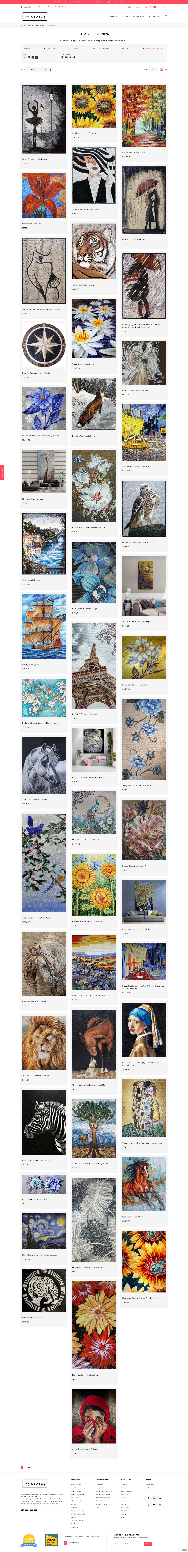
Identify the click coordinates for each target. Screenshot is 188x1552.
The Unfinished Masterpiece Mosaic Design (41, 309)
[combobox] (37, 69)
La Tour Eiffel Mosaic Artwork (84, 714)
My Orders (149, 1491)
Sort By (23, 69)
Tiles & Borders (75, 1498)
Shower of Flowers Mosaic (33, 499)
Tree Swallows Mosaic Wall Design (37, 918)
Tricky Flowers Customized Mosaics (137, 786)
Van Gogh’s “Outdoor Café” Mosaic (137, 466)
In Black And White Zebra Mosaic (36, 1161)
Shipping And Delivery (103, 1494)
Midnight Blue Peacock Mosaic (85, 840)
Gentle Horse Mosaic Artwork (34, 800)
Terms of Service (126, 1507)
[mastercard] (26, 1510)
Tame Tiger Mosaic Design (83, 285)
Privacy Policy (125, 1511)
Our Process (125, 1501)
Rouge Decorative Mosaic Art (134, 866)
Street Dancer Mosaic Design (34, 159)
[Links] (137, 7)
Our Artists (74, 1527)
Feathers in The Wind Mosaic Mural (87, 1267)
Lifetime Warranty (101, 1501)
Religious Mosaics (76, 1501)
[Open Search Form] (164, 16)
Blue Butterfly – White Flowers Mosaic (88, 528)
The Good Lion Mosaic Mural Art (35, 1076)
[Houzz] (148, 1504)
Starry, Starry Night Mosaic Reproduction (40, 1255)
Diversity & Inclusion (127, 1491)
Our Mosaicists (75, 1524)
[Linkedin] (159, 1504)
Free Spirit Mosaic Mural (132, 1217)
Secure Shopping (101, 1504)
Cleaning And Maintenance (104, 1491)
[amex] (31, 1510)
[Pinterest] (159, 1498)
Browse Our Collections (78, 1511)
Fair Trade (124, 1498)
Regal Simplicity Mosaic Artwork (136, 685)
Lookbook (74, 1504)
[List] (166, 69)
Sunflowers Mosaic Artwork (84, 133)
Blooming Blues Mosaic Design (35, 1199)
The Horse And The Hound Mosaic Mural (89, 1085)
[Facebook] (148, 1498)
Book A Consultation (77, 1494)
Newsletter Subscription (78, 1514)
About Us (124, 1484)
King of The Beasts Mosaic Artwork (87, 777)
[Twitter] (154, 1504)
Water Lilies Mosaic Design (83, 364)
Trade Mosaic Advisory (78, 1488)
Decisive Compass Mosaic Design (36, 373)
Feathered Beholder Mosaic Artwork (138, 542)
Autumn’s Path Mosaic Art (133, 152)
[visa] (22, 1510)
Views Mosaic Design (31, 580)
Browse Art (74, 1507)
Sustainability (125, 1494)
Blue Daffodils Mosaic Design (84, 609)
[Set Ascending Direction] (50, 69)
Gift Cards (74, 1517)
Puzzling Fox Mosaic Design (84, 436)
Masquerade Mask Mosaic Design (136, 929)
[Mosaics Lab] (37, 16)
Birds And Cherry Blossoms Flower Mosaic (40, 723)
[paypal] (35, 1510)
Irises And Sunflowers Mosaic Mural (87, 921)
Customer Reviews (77, 1520)
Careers (123, 1504)
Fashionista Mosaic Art (32, 224)
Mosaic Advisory (76, 1484)
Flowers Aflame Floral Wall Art (85, 1375)
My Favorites (150, 1488)
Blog (122, 1517)
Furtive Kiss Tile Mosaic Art (133, 239)
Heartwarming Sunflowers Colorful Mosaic (140, 1298)
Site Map (123, 1514)
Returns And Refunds (103, 1498)
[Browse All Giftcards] (129, 7)
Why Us (123, 1488)
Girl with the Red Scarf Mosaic (85, 1449)
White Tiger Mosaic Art (32, 1318)
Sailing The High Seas (31, 665)
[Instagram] (154, 1498)
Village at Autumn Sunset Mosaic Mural (89, 995)
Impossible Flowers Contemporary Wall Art (40, 436)
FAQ (97, 1507)
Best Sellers (40, 25)
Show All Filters (153, 48)
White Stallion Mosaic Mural (34, 1002)
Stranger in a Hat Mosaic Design (86, 209)
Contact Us (99, 1484)
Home (23, 25)
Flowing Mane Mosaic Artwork (135, 390)
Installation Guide (101, 1488)
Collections (30, 25)
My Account (150, 1484)
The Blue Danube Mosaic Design (136, 622)
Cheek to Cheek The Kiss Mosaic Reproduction (142, 1143)
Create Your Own (76, 1491)
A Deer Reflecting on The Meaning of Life (90, 1164)
